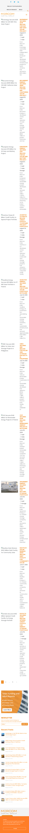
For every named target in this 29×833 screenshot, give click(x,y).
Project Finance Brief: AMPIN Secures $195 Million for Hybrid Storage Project (16, 799)
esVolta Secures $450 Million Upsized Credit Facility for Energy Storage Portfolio (24, 622)
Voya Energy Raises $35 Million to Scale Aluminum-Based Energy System (15, 755)
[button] (28, 11)
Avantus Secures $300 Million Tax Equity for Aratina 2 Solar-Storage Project (16, 784)
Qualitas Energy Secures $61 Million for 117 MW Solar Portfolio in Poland (24, 286)
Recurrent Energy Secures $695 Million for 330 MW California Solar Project (24, 88)
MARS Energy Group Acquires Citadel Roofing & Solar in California (15, 741)
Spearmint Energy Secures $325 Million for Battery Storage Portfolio (24, 488)
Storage (22, 170)
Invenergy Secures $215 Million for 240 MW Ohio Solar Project (24, 25)
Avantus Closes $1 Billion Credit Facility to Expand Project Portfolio (24, 220)
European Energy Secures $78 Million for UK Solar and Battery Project (24, 153)
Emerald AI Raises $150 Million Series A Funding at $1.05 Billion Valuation (15, 791)
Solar (22, 40)
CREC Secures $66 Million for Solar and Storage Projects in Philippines (24, 351)
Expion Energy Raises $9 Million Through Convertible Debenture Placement (15, 777)
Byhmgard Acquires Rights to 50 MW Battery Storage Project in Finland (15, 770)
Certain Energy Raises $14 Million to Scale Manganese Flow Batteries (16, 763)
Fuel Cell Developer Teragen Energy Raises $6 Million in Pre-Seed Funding (15, 748)
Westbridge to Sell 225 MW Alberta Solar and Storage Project (16, 734)
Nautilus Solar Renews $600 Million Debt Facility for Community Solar (24, 555)
